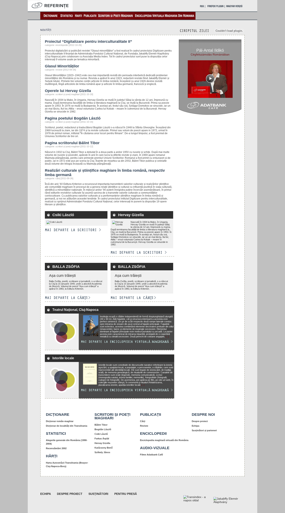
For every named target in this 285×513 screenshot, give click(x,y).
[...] (167, 336)
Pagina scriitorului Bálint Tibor (72, 143)
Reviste (144, 426)
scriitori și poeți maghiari (67, 94)
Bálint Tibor (101, 425)
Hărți (51, 456)
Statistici (56, 433)
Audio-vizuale (154, 448)
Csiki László (63, 215)
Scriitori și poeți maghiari (112, 416)
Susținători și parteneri (204, 430)
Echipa (195, 426)
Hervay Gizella (131, 215)
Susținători (98, 493)
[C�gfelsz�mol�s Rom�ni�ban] (210, 79)
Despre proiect (200, 421)
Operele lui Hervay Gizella (68, 91)
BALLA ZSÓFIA (66, 267)
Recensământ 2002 (56, 448)
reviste (58, 69)
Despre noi (203, 414)
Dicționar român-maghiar (59, 421)
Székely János (102, 452)
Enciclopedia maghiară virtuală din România (164, 440)
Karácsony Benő (104, 447)
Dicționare (57, 414)
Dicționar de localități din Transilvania (66, 426)
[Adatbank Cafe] (210, 107)
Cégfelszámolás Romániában (210, 54)
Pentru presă (125, 493)
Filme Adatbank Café (151, 454)
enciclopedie (61, 45)
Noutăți (45, 30)
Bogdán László (103, 429)
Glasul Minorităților (62, 66)
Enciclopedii (153, 433)
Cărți (142, 421)
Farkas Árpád (102, 438)
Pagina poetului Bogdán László (73, 118)
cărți (57, 178)
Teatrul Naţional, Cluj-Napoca (75, 309)
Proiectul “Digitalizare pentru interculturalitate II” (88, 41)
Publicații (150, 414)
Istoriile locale (63, 358)
